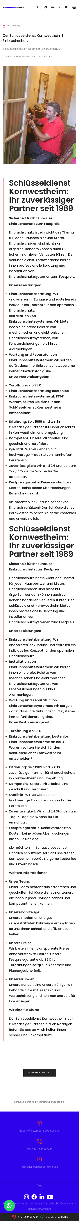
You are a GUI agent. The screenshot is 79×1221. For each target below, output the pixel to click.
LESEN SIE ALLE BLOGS (39, 1072)
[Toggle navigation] (74, 7)
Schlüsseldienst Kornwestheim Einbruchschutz (29, 56)
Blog (39, 1185)
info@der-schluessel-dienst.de (39, 1166)
